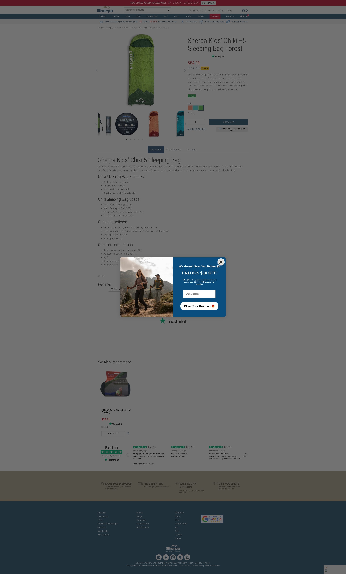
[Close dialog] (221, 262)
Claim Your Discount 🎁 (199, 306)
